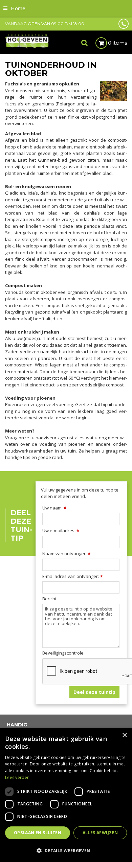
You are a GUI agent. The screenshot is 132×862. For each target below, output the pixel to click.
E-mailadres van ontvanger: (72, 576)
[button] (66, 850)
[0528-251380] (123, 24)
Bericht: (50, 599)
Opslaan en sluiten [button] (37, 833)
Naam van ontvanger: (66, 553)
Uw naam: (54, 508)
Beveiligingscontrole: (63, 653)
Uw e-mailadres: (61, 530)
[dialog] (66, 795)
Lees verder (17, 777)
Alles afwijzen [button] (100, 833)
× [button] (124, 735)
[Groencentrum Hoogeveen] (27, 41)
